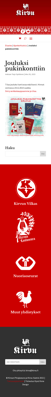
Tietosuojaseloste (15, 381)
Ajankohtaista (20, 45)
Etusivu (8, 45)
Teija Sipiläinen (18, 74)
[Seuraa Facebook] (23, 31)
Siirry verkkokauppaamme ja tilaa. (21, 91)
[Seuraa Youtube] (28, 31)
